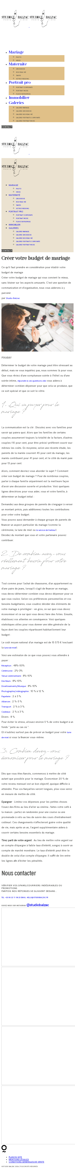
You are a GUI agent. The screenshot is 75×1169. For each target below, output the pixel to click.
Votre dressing (22, 79)
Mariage (16, 52)
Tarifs (18, 75)
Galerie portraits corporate (28, 118)
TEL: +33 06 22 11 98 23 (11, 897)
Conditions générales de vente (26, 1162)
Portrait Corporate (24, 87)
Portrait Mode (22, 91)
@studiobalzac (37, 904)
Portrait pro (20, 83)
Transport (6, 706)
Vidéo (18, 60)
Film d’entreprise (23, 94)
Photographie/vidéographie (15, 691)
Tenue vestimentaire (11, 676)
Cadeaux (5, 712)
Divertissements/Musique (13, 686)
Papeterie (5, 696)
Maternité (18, 64)
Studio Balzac (13, 298)
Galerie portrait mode (25, 121)
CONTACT (6, 126)
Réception (6, 665)
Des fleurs (6, 681)
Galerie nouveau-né (24, 114)
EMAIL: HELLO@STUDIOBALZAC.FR (34, 897)
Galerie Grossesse (23, 111)
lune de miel (10, 647)
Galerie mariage (22, 108)
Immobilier (19, 98)
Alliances (5, 701)
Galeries (16, 103)
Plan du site (15, 1157)
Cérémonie (6, 670)
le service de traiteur (46, 530)
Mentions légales (19, 1159)
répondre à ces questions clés (31, 381)
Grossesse (20, 69)
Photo (18, 57)
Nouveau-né (21, 72)
